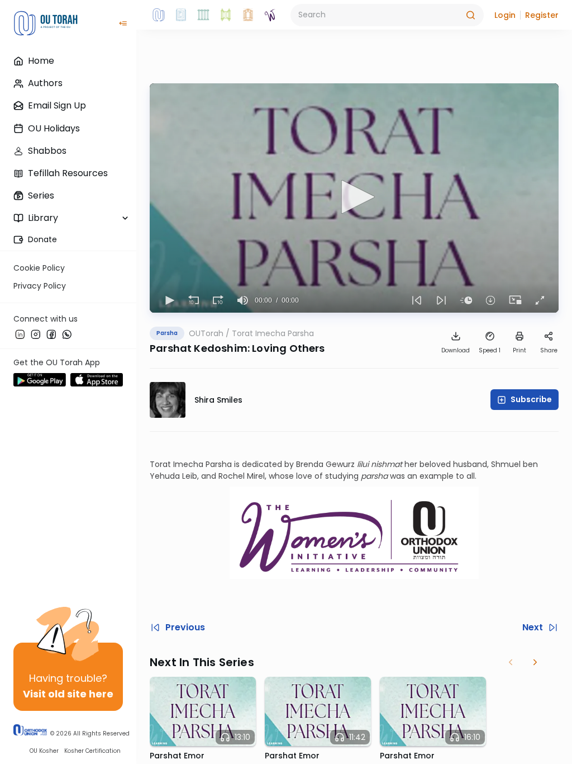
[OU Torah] (159, 15)
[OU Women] (270, 15)
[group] (242, 300)
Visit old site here (68, 694)
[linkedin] (20, 334)
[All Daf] (248, 15)
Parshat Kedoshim (198, 348)
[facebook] (51, 334)
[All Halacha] (203, 15)
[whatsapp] (67, 334)
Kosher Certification (92, 751)
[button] (505, 15)
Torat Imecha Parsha (273, 333)
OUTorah (206, 333)
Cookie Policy (39, 267)
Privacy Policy (39, 285)
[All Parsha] (226, 15)
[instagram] (35, 334)
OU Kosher (44, 751)
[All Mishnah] (181, 15)
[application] (354, 198)
